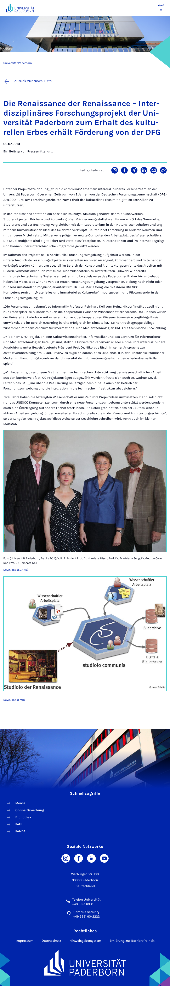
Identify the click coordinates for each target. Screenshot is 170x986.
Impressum (24, 941)
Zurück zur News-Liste (33, 81)
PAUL (19, 824)
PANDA (20, 831)
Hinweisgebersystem (85, 941)
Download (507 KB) (15, 569)
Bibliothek (23, 817)
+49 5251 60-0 (82, 904)
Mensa (20, 803)
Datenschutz (51, 941)
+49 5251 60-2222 (86, 916)
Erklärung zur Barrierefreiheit (131, 941)
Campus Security (86, 912)
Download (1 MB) (14, 700)
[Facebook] (78, 858)
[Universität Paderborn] (85, 963)
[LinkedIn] (91, 858)
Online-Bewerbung (29, 810)
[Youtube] (104, 858)
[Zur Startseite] (20, 7)
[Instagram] (65, 858)
